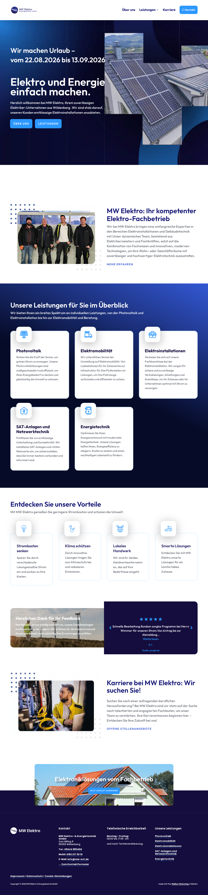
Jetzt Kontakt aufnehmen (104, 791)
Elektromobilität (165, 841)
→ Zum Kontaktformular (74, 864)
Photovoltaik (163, 836)
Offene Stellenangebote (129, 728)
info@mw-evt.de (78, 859)
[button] (191, 628)
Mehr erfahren (120, 264)
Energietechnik (164, 859)
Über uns (21, 123)
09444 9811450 (73, 849)
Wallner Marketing (180, 884)
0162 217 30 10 (74, 854)
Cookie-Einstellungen (58, 876)
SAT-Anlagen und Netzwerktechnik (166, 852)
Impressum (17, 876)
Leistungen (48, 123)
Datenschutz (34, 876)
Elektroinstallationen (168, 846)
